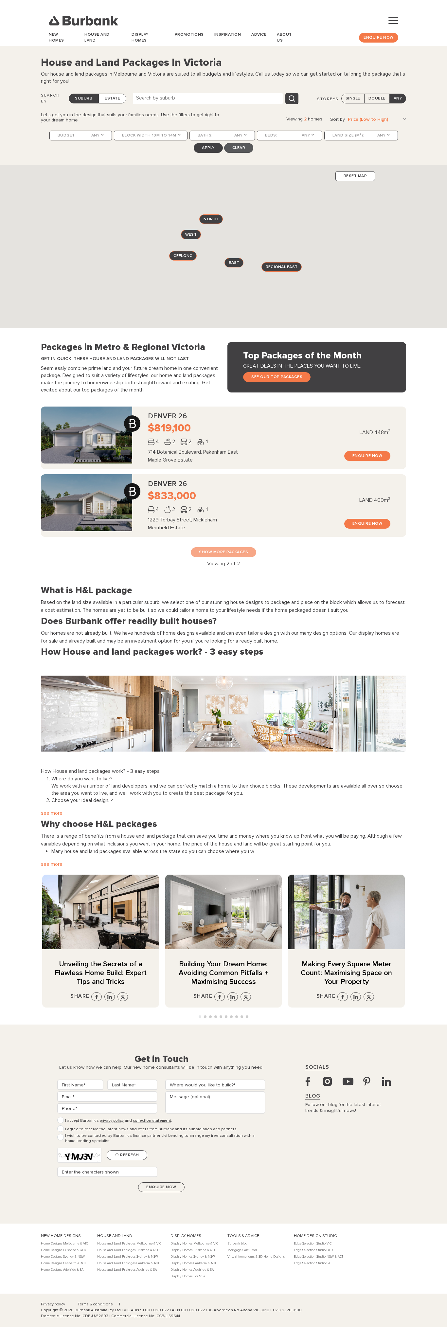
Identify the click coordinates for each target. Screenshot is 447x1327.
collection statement (152, 1120)
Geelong (183, 255)
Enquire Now (379, 37)
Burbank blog (237, 1243)
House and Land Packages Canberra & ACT (128, 1263)
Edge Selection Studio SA (312, 1263)
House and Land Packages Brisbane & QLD (128, 1250)
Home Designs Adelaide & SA (62, 1270)
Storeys (328, 99)
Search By (50, 98)
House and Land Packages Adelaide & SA (127, 1270)
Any (398, 98)
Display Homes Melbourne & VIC (194, 1243)
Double (376, 98)
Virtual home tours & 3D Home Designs (256, 1257)
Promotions (189, 34)
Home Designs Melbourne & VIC (64, 1243)
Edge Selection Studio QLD (313, 1250)
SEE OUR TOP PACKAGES (276, 376)
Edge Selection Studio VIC (312, 1243)
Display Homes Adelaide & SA (192, 1270)
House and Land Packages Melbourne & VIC (129, 1243)
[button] (200, 1016)
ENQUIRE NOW (367, 455)
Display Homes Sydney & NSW (192, 1257)
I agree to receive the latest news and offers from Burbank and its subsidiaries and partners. (151, 1129)
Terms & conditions (96, 1304)
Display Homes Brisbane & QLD (193, 1250)
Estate (112, 98)
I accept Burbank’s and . (118, 1120)
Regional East (281, 266)
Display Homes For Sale (187, 1276)
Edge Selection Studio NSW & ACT (318, 1257)
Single (353, 98)
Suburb (83, 98)
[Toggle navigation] (393, 20)
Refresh (129, 1155)
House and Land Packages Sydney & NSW (127, 1257)
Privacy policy (53, 1304)
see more (52, 813)
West (191, 234)
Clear (238, 147)
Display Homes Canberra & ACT (193, 1263)
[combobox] (208, 98)
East (234, 262)
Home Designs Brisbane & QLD (63, 1250)
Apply (208, 147)
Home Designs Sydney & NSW (63, 1257)
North (211, 219)
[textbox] (210, 98)
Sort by (337, 119)
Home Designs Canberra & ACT (63, 1263)
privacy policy (112, 1120)
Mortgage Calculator (242, 1250)
